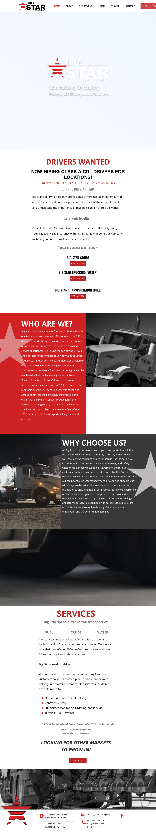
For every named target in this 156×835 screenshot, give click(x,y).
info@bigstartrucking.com (98, 814)
